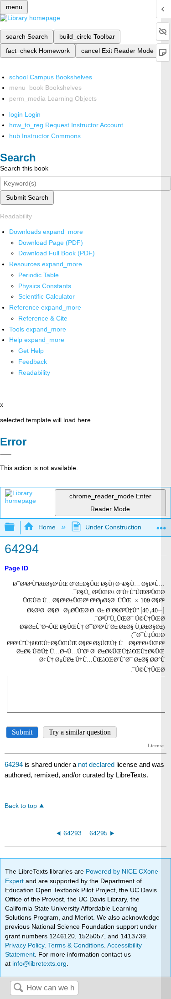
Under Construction (113, 527)
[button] (32, 361)
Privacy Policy (24, 945)
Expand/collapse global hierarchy (15, 527)
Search (18, 988)
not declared (97, 764)
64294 (14, 764)
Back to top (21, 805)
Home (46, 527)
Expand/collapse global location (161, 524)
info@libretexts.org (38, 963)
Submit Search (27, 197)
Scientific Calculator (46, 296)
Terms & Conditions (76, 945)
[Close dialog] (5, 454)
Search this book (24, 168)
